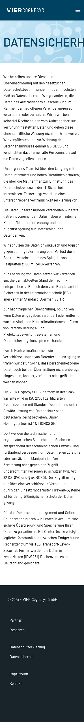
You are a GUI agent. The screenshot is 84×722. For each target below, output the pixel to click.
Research (17, 629)
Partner (16, 620)
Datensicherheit (22, 656)
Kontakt (16, 683)
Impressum (19, 673)
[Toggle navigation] (78, 10)
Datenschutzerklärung (27, 647)
